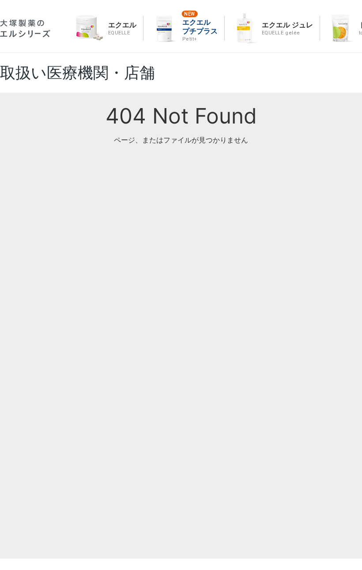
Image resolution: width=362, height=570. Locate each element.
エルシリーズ (25, 28)
